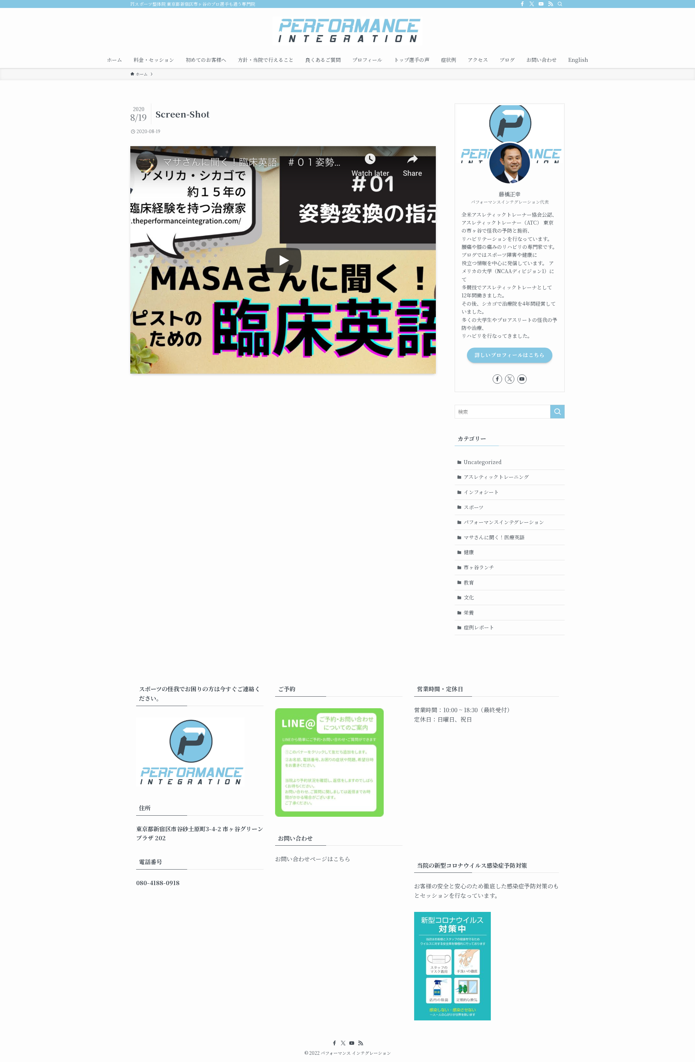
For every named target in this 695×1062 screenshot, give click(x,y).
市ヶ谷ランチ (479, 567)
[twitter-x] (531, 4)
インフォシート (481, 492)
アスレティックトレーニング (496, 476)
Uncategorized (483, 462)
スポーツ (474, 507)
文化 (469, 597)
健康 (469, 552)
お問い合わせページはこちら (312, 859)
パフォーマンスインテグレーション (504, 522)
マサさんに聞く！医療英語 (494, 537)
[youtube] (541, 4)
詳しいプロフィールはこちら (510, 354)
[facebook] (522, 4)
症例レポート (479, 627)
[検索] (560, 4)
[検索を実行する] (557, 412)
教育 (469, 582)
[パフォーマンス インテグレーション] (347, 31)
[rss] (550, 4)
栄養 (469, 612)
